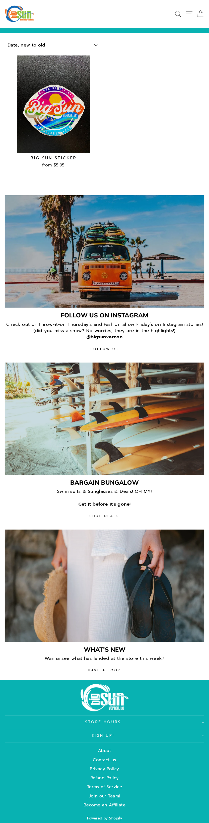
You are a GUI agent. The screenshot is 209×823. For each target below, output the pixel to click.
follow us (104, 348)
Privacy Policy (104, 769)
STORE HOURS (103, 722)
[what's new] (104, 586)
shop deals (104, 515)
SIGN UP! (103, 735)
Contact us (104, 760)
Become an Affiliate (104, 805)
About (104, 750)
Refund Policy (104, 778)
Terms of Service (104, 787)
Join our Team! (104, 796)
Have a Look (104, 670)
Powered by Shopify (104, 818)
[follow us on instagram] (104, 251)
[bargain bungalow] (104, 419)
